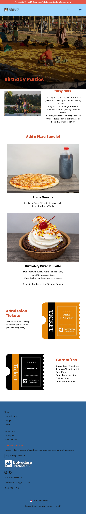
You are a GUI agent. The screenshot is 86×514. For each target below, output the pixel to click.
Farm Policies (10, 440)
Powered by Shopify (54, 506)
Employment (10, 436)
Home (7, 412)
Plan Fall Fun (10, 416)
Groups (7, 421)
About (7, 425)
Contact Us (9, 431)
